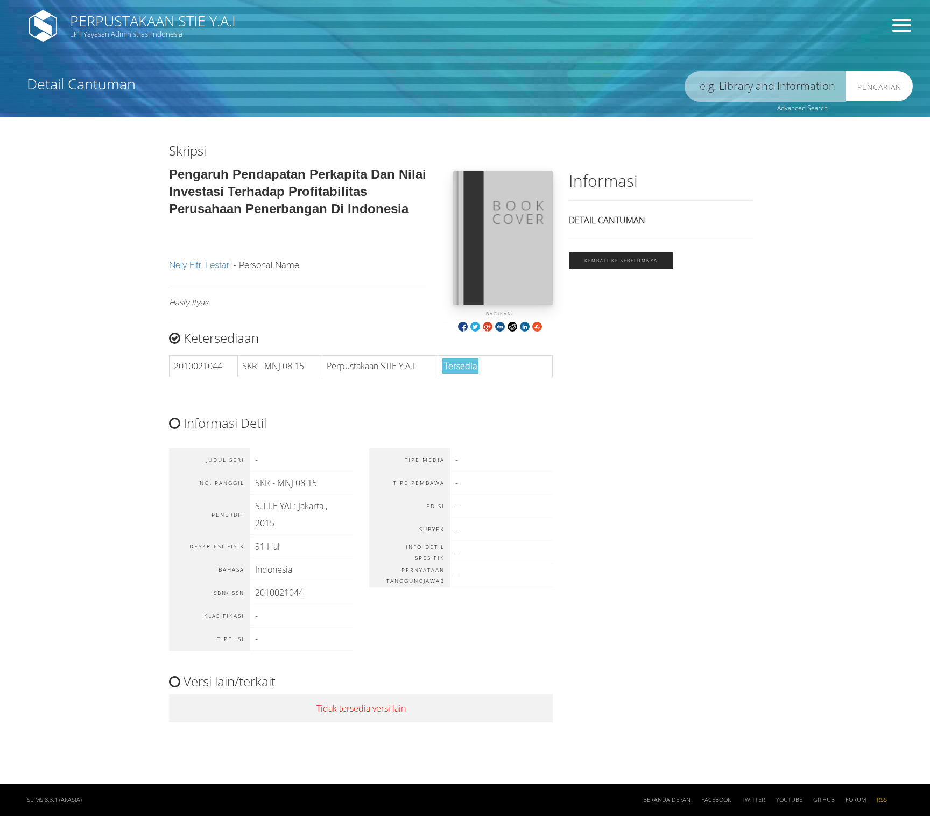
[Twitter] (475, 326)
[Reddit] (512, 326)
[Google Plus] (487, 326)
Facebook (716, 800)
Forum (856, 800)
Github (824, 800)
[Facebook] (463, 326)
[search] (765, 86)
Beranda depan (667, 800)
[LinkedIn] (525, 326)
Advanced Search (802, 107)
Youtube (789, 800)
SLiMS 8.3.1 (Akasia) (54, 800)
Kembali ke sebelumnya (621, 260)
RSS (882, 800)
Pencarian (879, 87)
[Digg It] (500, 326)
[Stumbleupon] (537, 326)
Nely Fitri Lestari (200, 265)
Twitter (753, 800)
